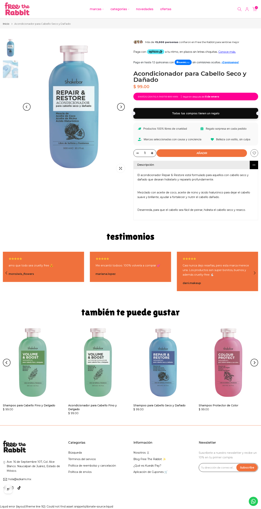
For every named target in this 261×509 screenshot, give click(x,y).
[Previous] (27, 107)
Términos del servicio (82, 459)
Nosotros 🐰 (141, 452)
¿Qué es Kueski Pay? (147, 465)
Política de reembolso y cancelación (92, 465)
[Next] (121, 107)
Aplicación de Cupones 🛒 (150, 472)
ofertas (165, 9)
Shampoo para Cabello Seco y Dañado (159, 405)
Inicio (6, 24)
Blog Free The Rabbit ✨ (149, 459)
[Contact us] (253, 501)
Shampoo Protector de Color (218, 405)
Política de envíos (80, 472)
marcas (95, 9)
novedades (144, 9)
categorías (118, 9)
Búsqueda (75, 452)
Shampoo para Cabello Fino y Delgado (29, 405)
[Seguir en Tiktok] (19, 487)
